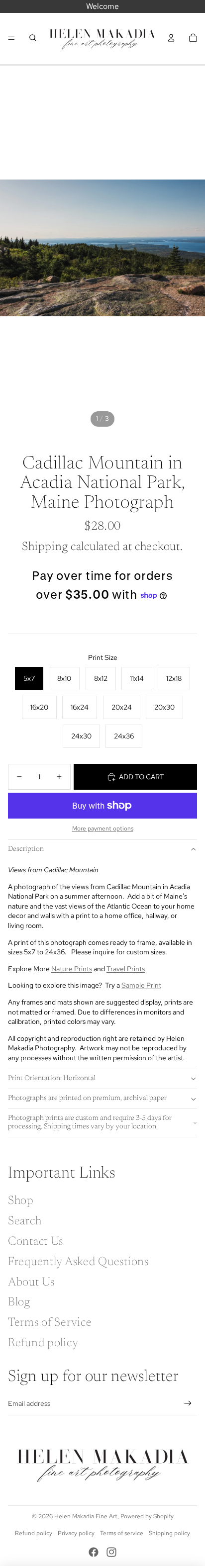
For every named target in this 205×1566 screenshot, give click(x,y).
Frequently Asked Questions (78, 1262)
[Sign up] (188, 1403)
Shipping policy (169, 1533)
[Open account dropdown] (171, 38)
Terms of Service (50, 1323)
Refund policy (43, 1343)
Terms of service (121, 1533)
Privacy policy (76, 1533)
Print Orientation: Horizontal (52, 1078)
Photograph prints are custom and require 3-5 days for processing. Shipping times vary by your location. (90, 1122)
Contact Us (35, 1242)
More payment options (102, 828)
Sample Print (141, 985)
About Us (31, 1283)
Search (24, 1221)
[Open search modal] (33, 38)
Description (26, 849)
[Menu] (11, 37)
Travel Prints (125, 968)
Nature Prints (71, 968)
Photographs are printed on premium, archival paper (87, 1098)
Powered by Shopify (147, 1516)
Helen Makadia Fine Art (85, 1516)
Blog (19, 1302)
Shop (21, 1201)
